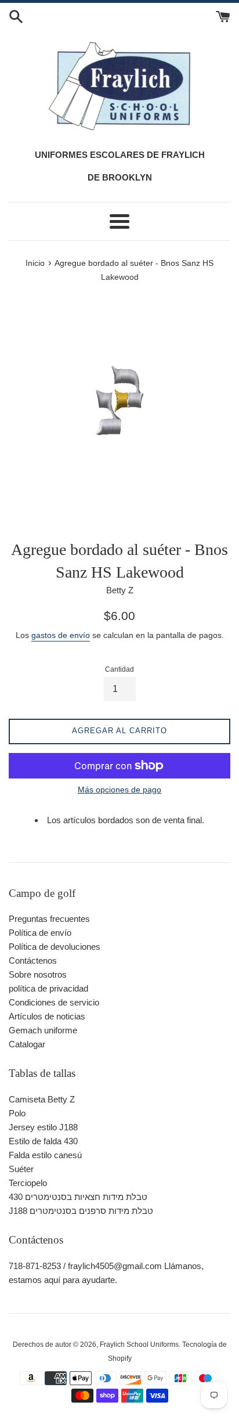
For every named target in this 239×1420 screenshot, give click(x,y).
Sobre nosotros (38, 974)
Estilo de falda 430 (43, 1141)
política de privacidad (48, 988)
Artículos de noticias (47, 1016)
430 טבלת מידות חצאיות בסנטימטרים (78, 1197)
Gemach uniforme (43, 1030)
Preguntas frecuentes (49, 919)
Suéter (21, 1169)
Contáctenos (33, 960)
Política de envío (40, 933)
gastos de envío (60, 635)
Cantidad (119, 669)
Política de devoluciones (54, 947)
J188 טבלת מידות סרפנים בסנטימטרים (81, 1211)
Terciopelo (28, 1183)
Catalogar (27, 1044)
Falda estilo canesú (45, 1155)
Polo (17, 1113)
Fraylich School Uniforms (139, 1344)
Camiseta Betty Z (42, 1099)
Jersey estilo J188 (43, 1127)
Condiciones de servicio (54, 1002)
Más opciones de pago (119, 789)
